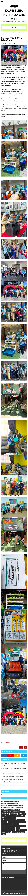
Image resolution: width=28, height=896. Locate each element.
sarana (17, 828)
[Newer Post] (21, 747)
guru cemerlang (18, 807)
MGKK (2, 817)
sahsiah (12, 828)
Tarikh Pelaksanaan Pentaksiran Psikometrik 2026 (13, 787)
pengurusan (3, 821)
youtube (3, 834)
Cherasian (15, 803)
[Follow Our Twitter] (24, 755)
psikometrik (22, 826)
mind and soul (9, 817)
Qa (8, 828)
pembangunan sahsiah (6, 819)
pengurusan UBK (11, 821)
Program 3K (15, 823)
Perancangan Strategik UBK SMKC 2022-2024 (13, 776)
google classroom (10, 807)
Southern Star (12, 830)
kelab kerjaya (4, 815)
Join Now (14, 27)
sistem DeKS (4, 830)
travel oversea (23, 830)
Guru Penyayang (16, 811)
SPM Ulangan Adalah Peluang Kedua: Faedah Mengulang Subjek (12, 780)
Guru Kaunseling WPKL (6, 811)
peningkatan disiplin (21, 821)
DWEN (2, 807)
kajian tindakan (13, 813)
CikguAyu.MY (22, 893)
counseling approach (5, 805)
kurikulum (22, 815)
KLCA (17, 815)
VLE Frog (9, 832)
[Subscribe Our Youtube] (10, 755)
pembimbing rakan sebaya (18, 819)
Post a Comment (5, 742)
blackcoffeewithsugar (13, 801)
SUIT (17, 830)
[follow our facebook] (4, 755)
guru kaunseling (4, 809)
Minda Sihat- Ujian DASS (7, 784)
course (13, 805)
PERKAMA (3, 823)
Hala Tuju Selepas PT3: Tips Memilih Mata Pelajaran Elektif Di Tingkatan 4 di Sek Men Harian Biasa (14, 769)
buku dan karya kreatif (6, 803)
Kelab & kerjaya (12, 43)
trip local (3, 832)
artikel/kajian (4, 801)
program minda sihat (5, 826)
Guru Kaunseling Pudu (14, 809)
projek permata (15, 826)
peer (15, 817)
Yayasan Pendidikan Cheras (18, 832)
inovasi (23, 811)
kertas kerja (11, 815)
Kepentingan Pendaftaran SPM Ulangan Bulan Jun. (14, 773)
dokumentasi (19, 805)
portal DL (9, 823)
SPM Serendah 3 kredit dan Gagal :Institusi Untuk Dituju (13, 764)
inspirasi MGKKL (5, 813)
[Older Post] (25, 747)
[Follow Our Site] (17, 755)
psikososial (3, 828)
